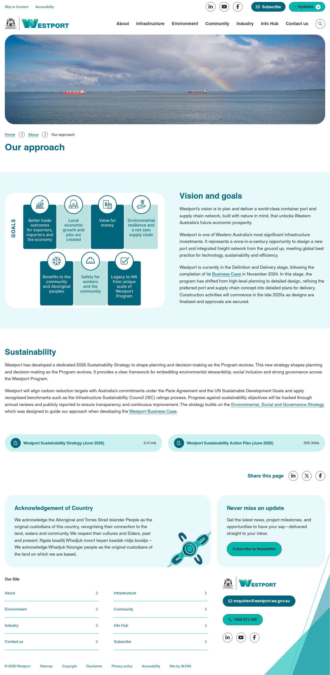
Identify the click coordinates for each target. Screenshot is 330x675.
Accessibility (151, 666)
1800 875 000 (245, 619)
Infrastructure (150, 23)
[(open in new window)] (11, 23)
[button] (307, 7)
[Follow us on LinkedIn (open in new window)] (210, 7)
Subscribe (122, 641)
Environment (185, 23)
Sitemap (46, 666)
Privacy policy (122, 666)
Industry (245, 23)
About (122, 23)
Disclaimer (94, 666)
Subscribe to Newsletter (254, 548)
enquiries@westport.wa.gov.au (262, 600)
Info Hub (270, 23)
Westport (138, 411)
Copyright (69, 666)
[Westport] (45, 23)
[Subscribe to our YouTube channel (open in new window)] (224, 7)
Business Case (226, 273)
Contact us (297, 23)
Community (217, 23)
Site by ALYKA (180, 666)
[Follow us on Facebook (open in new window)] (238, 7)
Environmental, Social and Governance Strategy (277, 404)
